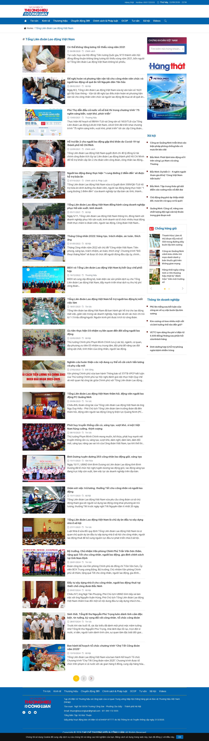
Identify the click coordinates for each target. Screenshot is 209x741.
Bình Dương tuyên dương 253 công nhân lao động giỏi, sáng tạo (104, 456)
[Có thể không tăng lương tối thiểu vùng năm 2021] (43, 59)
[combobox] (167, 49)
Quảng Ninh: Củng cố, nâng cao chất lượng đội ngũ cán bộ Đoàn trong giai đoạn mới (167, 212)
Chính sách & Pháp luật (105, 20)
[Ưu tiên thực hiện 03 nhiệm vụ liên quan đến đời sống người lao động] (43, 342)
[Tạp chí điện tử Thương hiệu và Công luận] (37, 702)
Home (29, 28)
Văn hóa (89, 460)
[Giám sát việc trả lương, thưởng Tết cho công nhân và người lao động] (43, 500)
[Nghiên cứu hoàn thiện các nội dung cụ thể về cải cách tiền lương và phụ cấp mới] (43, 374)
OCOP (124, 20)
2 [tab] (169, 289)
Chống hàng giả (166, 228)
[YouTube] (29, 712)
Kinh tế (46, 20)
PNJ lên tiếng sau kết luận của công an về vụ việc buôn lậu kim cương (166, 310)
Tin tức (34, 20)
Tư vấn (135, 20)
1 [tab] (164, 289)
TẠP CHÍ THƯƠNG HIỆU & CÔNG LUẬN (103, 732)
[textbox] (167, 49)
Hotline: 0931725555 (145, 2)
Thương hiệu (60, 20)
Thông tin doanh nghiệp (163, 299)
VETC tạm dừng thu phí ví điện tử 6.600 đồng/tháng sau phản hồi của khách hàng (167, 335)
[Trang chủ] (25, 21)
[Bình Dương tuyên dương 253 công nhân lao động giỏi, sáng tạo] (43, 468)
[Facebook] (23, 712)
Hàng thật (129, 2)
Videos (157, 20)
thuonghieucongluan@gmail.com (85, 710)
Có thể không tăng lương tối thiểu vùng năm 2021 (96, 47)
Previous (151, 288)
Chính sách (90, 51)
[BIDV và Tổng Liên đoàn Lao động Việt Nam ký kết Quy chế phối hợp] (43, 279)
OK (179, 737)
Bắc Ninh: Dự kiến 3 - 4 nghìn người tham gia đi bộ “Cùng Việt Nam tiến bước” (168, 175)
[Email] (35, 712)
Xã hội (146, 20)
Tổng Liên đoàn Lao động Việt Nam (54, 28)
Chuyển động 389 (80, 20)
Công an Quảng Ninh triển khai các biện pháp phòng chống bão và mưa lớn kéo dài (168, 146)
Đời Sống (89, 369)
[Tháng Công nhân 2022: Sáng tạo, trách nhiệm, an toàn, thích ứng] (43, 248)
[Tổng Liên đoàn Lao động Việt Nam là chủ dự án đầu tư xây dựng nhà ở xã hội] (43, 531)
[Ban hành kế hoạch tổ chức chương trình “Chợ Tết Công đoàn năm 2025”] (43, 657)
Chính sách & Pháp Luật (96, 180)
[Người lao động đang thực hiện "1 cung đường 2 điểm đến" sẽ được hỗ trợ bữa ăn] (43, 185)
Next (182, 288)
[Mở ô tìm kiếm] (165, 21)
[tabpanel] (166, 260)
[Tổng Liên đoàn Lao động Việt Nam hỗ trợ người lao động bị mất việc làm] (43, 311)
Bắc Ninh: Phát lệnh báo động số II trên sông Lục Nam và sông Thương (167, 160)
